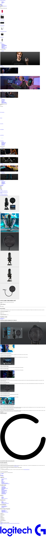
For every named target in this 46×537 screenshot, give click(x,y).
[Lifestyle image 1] (9, 222)
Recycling (3, 482)
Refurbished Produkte (4, 493)
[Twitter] (1, 473)
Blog (2, 480)
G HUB (2, 496)
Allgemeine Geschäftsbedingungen (4, 523)
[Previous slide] (1, 412)
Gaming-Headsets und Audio (5, 488)
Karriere (2, 479)
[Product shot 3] (9, 275)
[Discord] (3, 473)
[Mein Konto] (0, 188)
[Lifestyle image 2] (9, 241)
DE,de (1, 4)
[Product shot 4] (9, 291)
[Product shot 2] (9, 259)
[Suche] (0, 186)
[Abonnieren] (7, 468)
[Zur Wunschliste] (0, 212)
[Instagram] (0, 473)
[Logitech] (1, 5)
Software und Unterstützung (3, 314)
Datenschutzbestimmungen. (26, 469)
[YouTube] (2, 473)
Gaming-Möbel (3, 492)
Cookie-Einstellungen (15, 523)
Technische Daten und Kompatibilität (4, 311)
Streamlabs (3, 497)
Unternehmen (3, 2)
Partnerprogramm (3, 510)
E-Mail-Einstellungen (4, 506)
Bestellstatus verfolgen (4, 502)
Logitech (3, 1)
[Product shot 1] (9, 204)
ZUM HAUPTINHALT (2, 0)
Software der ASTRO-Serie (5, 498)
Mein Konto (3, 507)
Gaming (1, 189)
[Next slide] (2, 412)
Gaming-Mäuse (3, 486)
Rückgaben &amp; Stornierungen (5, 503)
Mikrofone (3, 489)
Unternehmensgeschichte (4, 478)
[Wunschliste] (1, 187)
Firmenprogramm (3, 511)
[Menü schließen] (0, 6)
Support (2, 501)
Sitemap (18, 523)
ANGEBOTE (1, 185)
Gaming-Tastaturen (4, 487)
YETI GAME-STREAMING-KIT (4, 195)
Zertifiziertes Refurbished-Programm (5, 483)
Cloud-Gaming (3, 491)
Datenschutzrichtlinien (10, 523)
